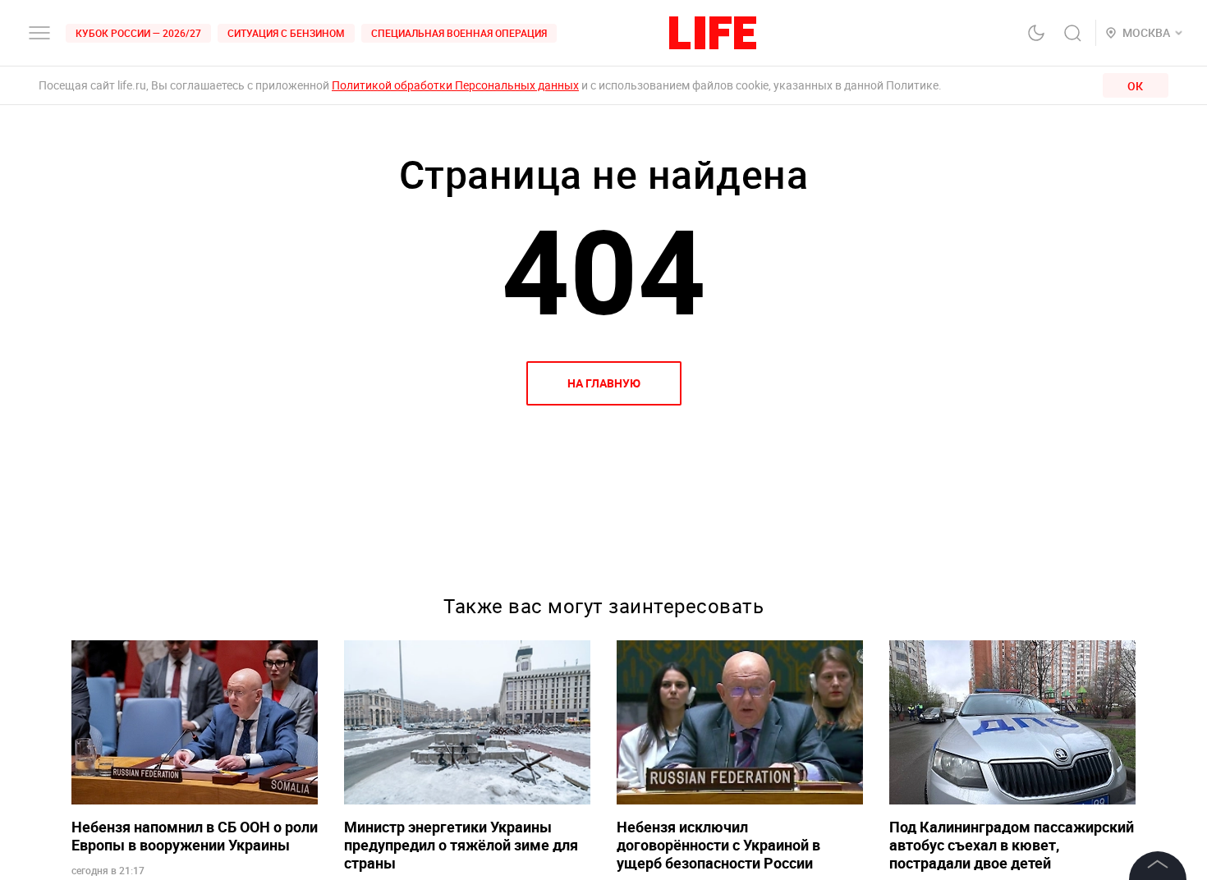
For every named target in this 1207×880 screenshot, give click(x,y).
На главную (603, 383)
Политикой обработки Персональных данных (455, 85)
